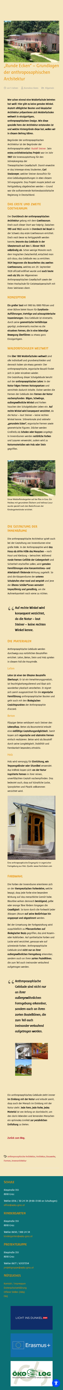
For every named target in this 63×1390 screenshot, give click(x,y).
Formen (7, 1160)
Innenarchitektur (19, 1160)
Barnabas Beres (31, 88)
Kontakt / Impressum (15, 1283)
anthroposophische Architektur (21, 1156)
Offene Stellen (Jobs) (14, 1292)
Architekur (40, 1156)
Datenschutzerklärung (15, 1287)
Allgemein (49, 88)
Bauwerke (50, 1156)
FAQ (6, 1296)
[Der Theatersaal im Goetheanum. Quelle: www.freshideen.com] (40, 1051)
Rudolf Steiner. (39, 148)
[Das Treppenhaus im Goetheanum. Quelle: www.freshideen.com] (23, 1051)
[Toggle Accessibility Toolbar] (56, 1383)
